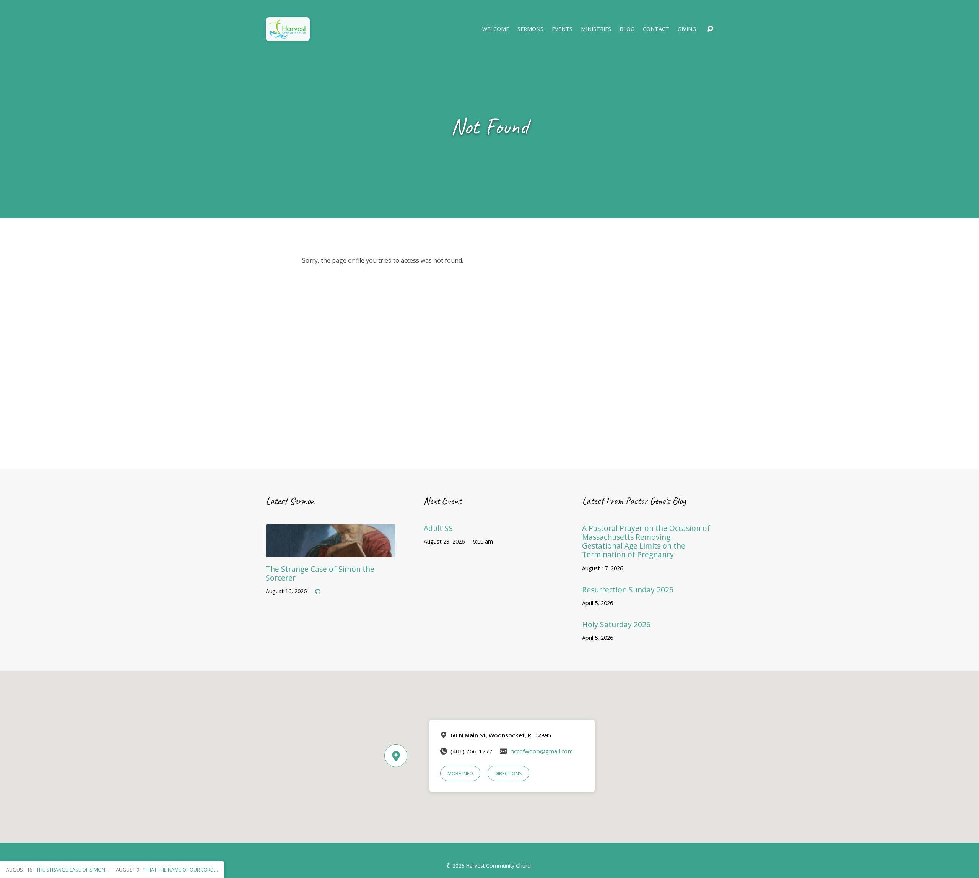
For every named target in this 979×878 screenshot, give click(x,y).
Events (562, 29)
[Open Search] (710, 29)
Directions (508, 773)
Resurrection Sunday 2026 (627, 589)
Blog (627, 29)
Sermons (530, 29)
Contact (656, 29)
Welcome (495, 29)
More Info (460, 773)
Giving (687, 29)
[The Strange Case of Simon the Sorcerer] (330, 551)
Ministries (596, 29)
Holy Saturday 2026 (616, 624)
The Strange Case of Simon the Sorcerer (320, 573)
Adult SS (438, 528)
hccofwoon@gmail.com (541, 751)
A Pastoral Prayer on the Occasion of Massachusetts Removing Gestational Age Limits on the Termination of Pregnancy (646, 541)
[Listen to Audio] (317, 591)
